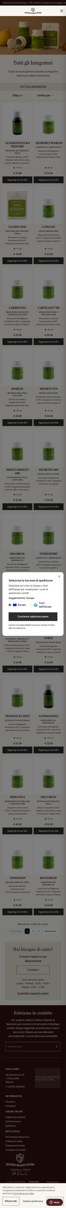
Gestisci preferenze (33, 1201)
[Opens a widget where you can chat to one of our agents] (54, 1202)
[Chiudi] (59, 576)
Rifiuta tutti (11, 1201)
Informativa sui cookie (23, 1193)
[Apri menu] (62, 11)
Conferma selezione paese (33, 616)
